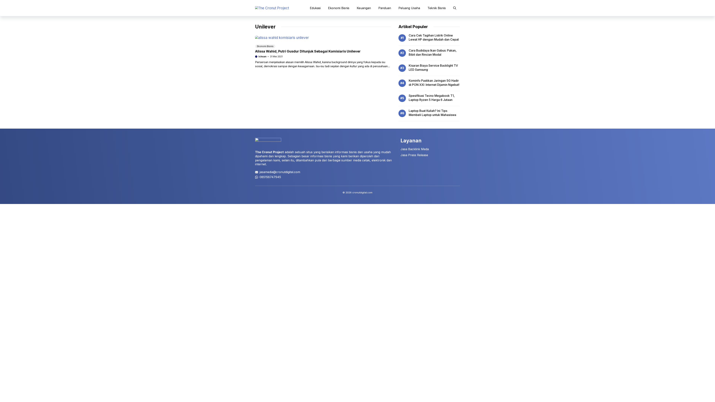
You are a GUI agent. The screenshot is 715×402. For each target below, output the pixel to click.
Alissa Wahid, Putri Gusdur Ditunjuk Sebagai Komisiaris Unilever (308, 51)
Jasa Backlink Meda (415, 149)
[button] (454, 8)
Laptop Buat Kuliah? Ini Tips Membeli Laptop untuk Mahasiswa (432, 113)
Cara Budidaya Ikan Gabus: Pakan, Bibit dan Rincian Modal (433, 52)
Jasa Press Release (414, 155)
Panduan (384, 8)
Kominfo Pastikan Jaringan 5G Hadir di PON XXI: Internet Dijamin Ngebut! (434, 83)
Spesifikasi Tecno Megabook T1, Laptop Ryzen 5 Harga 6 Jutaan (432, 98)
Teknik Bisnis (437, 8)
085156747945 (270, 177)
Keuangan (364, 8)
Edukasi (315, 8)
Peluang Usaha (409, 8)
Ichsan (262, 56)
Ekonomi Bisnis (338, 8)
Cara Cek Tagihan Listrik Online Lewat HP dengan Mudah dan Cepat (434, 37)
